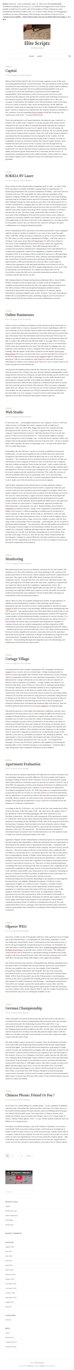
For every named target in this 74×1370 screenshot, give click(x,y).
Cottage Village (17, 659)
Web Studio (14, 412)
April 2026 (8, 1265)
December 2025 (10, 1284)
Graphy (42, 1366)
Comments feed (11, 1342)
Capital (11, 71)
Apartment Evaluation (22, 764)
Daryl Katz (39, 241)
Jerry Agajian (40, 356)
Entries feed (9, 1337)
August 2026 (9, 1247)
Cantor (8, 672)
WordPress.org (10, 1346)
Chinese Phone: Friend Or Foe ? (30, 1095)
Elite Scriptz (37, 43)
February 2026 (10, 1274)
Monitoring (14, 559)
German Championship (23, 1008)
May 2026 (8, 1261)
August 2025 (9, 1302)
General (8, 67)
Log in (7, 1333)
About (39, 56)
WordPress (30, 1366)
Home (31, 56)
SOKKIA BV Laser (19, 176)
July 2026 (8, 1251)
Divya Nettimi (37, 112)
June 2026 (8, 1256)
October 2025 (10, 1293)
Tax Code (43, 790)
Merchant (35, 814)
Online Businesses (19, 315)
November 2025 (10, 1288)
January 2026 (9, 1279)
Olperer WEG (16, 926)
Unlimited (9, 509)
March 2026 (9, 1270)
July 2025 (8, 1307)
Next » (28, 1156)
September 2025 (11, 1297)
